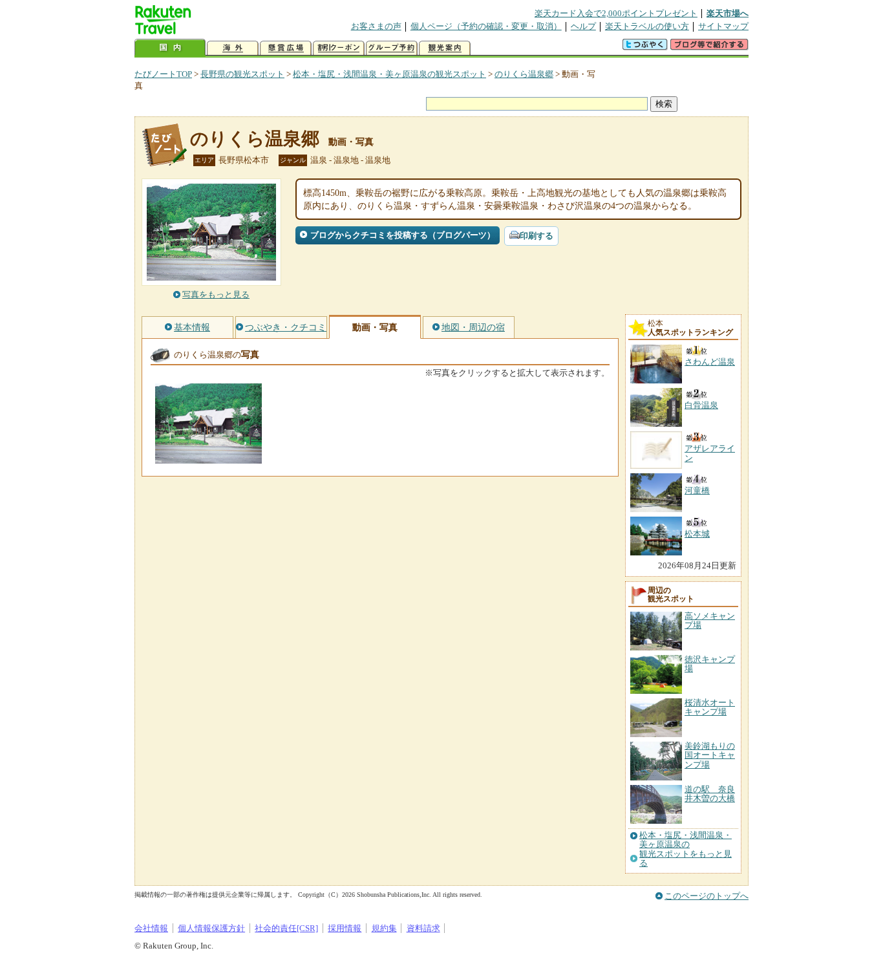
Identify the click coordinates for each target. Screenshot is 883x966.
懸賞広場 (286, 48)
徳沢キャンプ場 (710, 663)
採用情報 (344, 928)
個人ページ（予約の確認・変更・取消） (486, 26)
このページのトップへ (707, 896)
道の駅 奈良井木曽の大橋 (710, 793)
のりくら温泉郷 (524, 74)
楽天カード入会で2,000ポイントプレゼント (616, 13)
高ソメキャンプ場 (710, 620)
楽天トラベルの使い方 (647, 26)
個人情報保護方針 (211, 928)
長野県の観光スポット (242, 74)
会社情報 (151, 928)
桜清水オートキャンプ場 (710, 707)
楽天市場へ (728, 13)
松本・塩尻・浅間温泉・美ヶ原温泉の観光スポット (389, 74)
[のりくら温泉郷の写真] (208, 457)
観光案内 (445, 48)
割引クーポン (339, 48)
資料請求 (423, 928)
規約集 (384, 928)
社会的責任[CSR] (286, 928)
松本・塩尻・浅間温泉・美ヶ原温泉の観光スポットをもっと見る (685, 849)
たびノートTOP (163, 74)
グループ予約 (392, 48)
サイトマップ (723, 26)
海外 (233, 48)
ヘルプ (583, 26)
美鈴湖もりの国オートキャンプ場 (710, 755)
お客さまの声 (376, 26)
